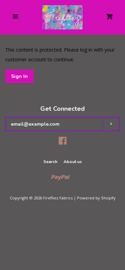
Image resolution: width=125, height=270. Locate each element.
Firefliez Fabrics (58, 197)
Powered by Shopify (96, 197)
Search (50, 161)
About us (73, 161)
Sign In (19, 76)
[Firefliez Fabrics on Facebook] (62, 142)
